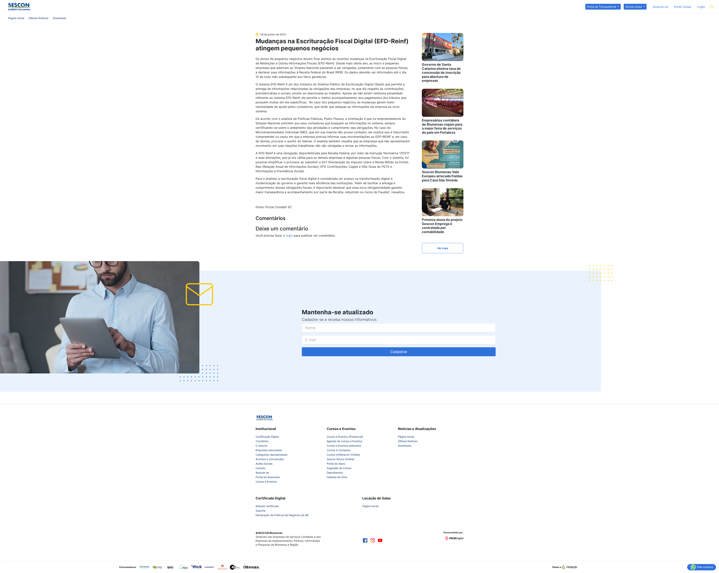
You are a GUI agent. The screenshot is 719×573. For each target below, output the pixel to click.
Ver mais (442, 248)
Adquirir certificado (267, 506)
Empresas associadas (269, 450)
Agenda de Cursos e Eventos (344, 441)
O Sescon (261, 445)
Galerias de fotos (337, 477)
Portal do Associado (268, 477)
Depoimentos (335, 472)
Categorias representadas (271, 454)
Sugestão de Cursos (339, 468)
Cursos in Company (339, 450)
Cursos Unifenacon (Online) (343, 454)
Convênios (262, 441)
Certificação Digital (267, 436)
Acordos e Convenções (270, 459)
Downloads (59, 18)
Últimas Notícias (38, 18)
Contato (260, 468)
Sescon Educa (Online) (340, 459)
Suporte (260, 510)
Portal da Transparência (602, 6)
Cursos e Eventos (266, 481)
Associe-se (660, 7)
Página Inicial (16, 18)
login (289, 235)
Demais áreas (634, 6)
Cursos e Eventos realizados (344, 445)
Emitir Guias (682, 7)
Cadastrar (398, 351)
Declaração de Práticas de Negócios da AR (282, 515)
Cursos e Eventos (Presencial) (345, 436)
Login (701, 7)
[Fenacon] (571, 567)
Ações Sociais (264, 463)
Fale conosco (704, 566)
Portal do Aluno (336, 463)
